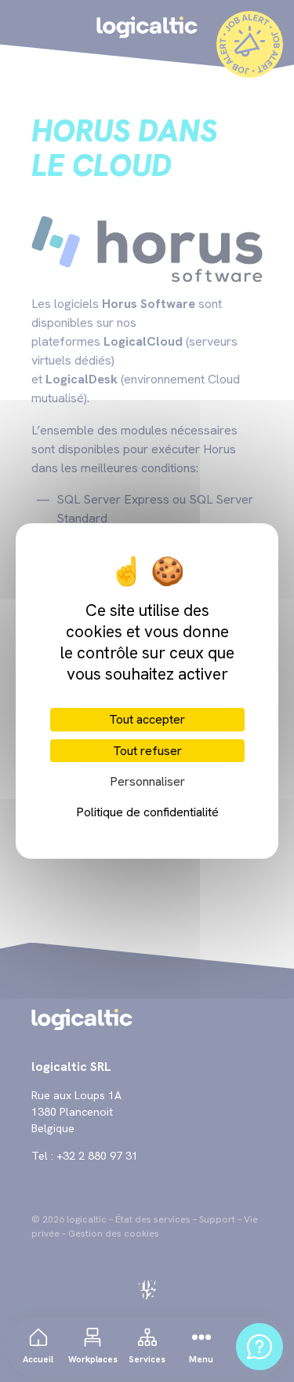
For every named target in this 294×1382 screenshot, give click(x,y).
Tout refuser (147, 750)
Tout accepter (147, 719)
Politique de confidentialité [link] (147, 812)
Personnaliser (147, 781)
